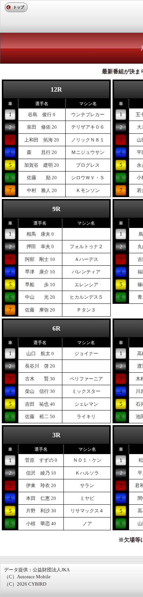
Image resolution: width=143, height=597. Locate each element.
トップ (18, 7)
